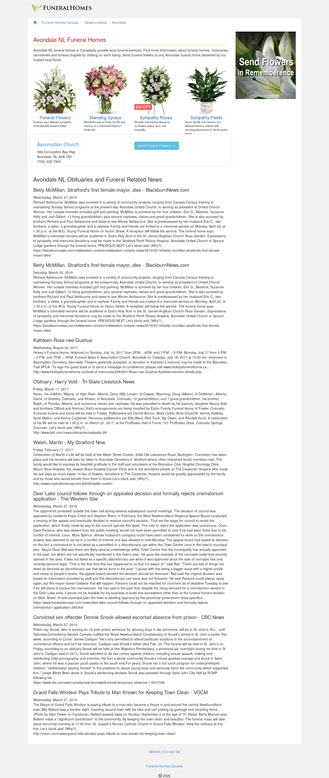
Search (154, 751)
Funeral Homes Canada (164, 766)
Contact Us (171, 751)
